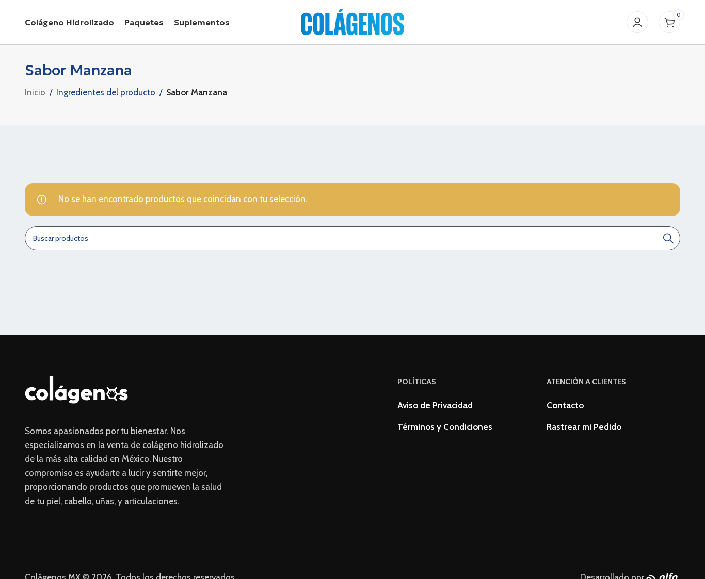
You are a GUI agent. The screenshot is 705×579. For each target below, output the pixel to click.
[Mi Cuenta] (637, 22)
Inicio (35, 92)
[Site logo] (352, 21)
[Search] (668, 238)
